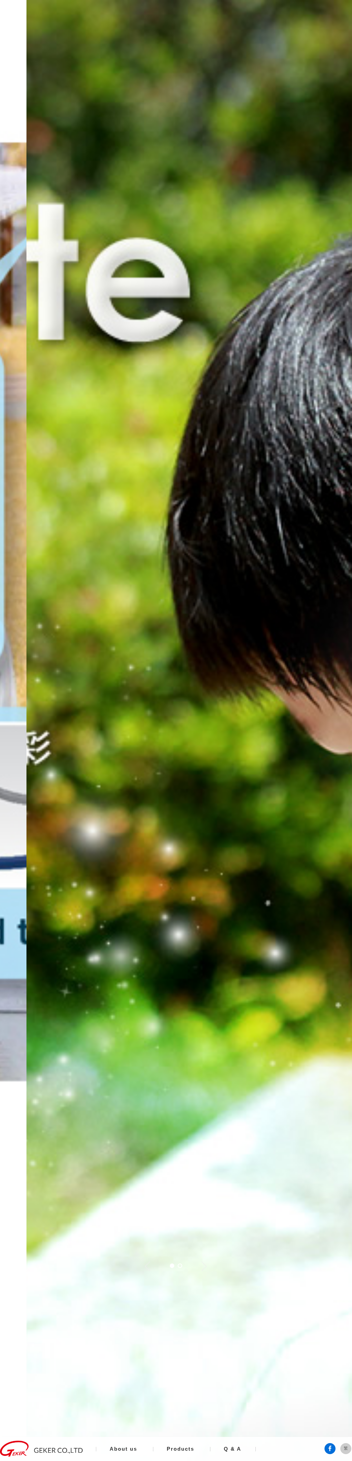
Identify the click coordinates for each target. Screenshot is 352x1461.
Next (204, 1266)
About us (123, 1449)
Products (180, 1449)
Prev (148, 1266)
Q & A (232, 1449)
